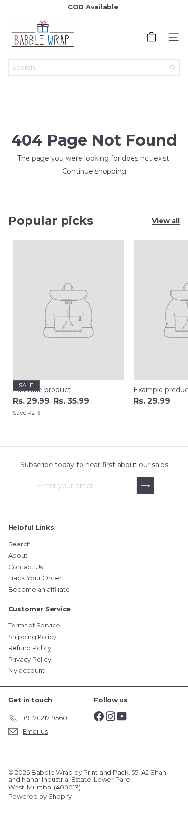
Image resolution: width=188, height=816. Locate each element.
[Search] (172, 67)
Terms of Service (34, 625)
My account (26, 670)
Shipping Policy (32, 636)
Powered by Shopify (40, 796)
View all (166, 221)
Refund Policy (29, 648)
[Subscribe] (145, 485)
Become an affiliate (39, 589)
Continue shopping (94, 171)
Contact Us (25, 567)
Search (19, 544)
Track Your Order (35, 578)
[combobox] (94, 67)
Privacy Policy (29, 659)
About (17, 555)
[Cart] (151, 37)
